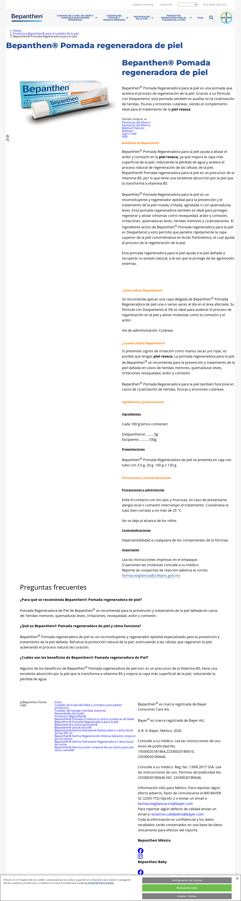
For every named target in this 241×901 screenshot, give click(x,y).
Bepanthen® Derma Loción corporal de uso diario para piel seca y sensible (94, 748)
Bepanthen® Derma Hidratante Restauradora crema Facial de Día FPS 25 (94, 731)
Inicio (58, 702)
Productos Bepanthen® (70, 716)
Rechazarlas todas (187, 887)
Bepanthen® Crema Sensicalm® (76, 725)
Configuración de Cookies (187, 880)
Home (17, 31)
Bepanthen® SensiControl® (73, 727)
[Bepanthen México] (140, 852)
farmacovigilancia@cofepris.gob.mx (151, 575)
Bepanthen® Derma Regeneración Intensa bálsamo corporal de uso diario (95, 737)
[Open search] (211, 17)
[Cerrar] (237, 878)
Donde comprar (143, 5)
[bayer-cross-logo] (226, 18)
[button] (62, 138)
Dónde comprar (133, 119)
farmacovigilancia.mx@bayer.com (165, 803)
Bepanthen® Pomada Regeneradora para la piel (86, 722)
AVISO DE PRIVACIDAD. (101, 883)
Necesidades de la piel (142, 17)
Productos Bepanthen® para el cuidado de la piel (173, 17)
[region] (120, 888)
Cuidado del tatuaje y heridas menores (114, 17)
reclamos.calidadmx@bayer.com (177, 814)
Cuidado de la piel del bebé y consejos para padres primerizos (75, 17)
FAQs (200, 17)
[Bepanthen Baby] (140, 873)
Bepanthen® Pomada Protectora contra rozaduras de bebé (94, 719)
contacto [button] (166, 5)
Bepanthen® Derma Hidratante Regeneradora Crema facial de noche (94, 743)
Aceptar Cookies (187, 896)
